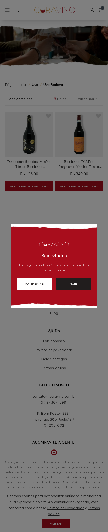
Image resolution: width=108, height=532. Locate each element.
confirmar (34, 284)
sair (73, 284)
